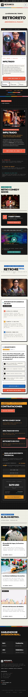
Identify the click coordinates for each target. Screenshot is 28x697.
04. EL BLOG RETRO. (5, 677)
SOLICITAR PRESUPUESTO (14, 497)
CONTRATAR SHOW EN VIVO (14, 222)
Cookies (20, 692)
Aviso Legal (8, 692)
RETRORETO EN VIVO (14, 476)
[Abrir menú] (25, 4)
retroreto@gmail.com (6, 682)
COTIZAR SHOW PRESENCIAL (14, 252)
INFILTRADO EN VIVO (14, 473)
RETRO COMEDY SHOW (14, 469)
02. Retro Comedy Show (6, 674)
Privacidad (15, 692)
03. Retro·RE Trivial (5, 676)
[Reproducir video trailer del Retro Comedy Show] (14, 239)
